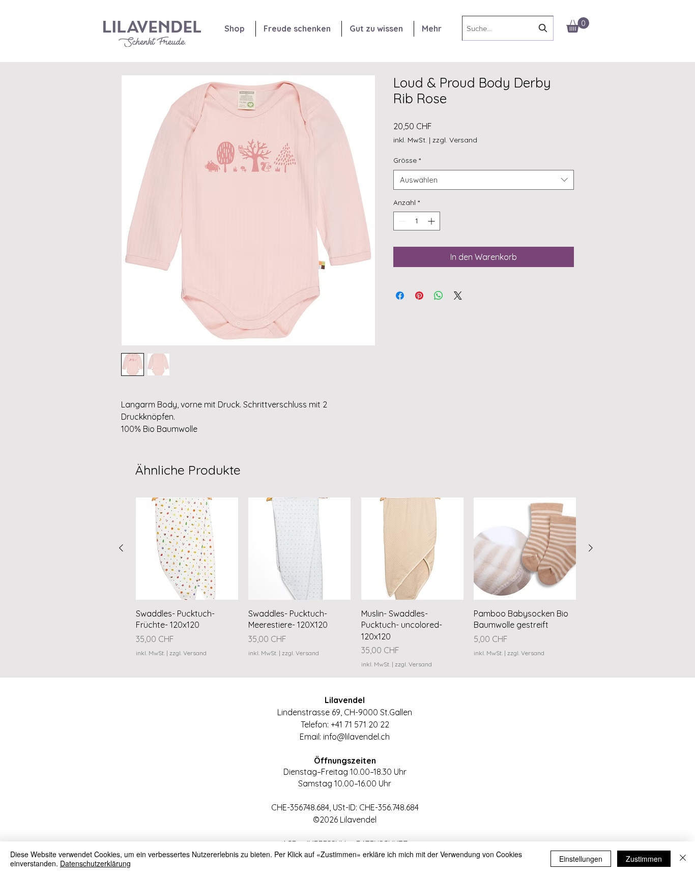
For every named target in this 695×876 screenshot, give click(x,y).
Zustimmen (644, 859)
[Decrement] (401, 221)
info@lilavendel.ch (356, 737)
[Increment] (432, 221)
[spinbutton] (417, 221)
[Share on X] (458, 295)
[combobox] (508, 28)
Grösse (407, 160)
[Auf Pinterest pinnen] (419, 295)
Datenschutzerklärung (95, 863)
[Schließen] (683, 859)
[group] (356, 583)
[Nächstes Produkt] (591, 548)
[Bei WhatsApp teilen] (438, 295)
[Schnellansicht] (187, 549)
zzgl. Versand (454, 139)
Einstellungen (580, 859)
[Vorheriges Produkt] (121, 548)
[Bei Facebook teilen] (400, 295)
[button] (577, 25)
